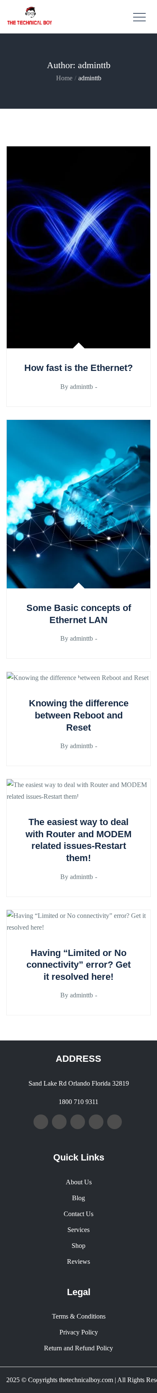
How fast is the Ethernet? (78, 368)
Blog (78, 1197)
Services (78, 1229)
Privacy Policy (78, 1332)
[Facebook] (40, 1121)
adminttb (81, 386)
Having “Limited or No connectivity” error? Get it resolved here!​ (78, 965)
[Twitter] (59, 1121)
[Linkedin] (96, 1121)
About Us (79, 1182)
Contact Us (78, 1213)
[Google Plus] (77, 1121)
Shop (78, 1245)
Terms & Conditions (79, 1316)
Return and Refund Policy (78, 1348)
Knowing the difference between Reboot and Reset (79, 715)
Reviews (78, 1261)
